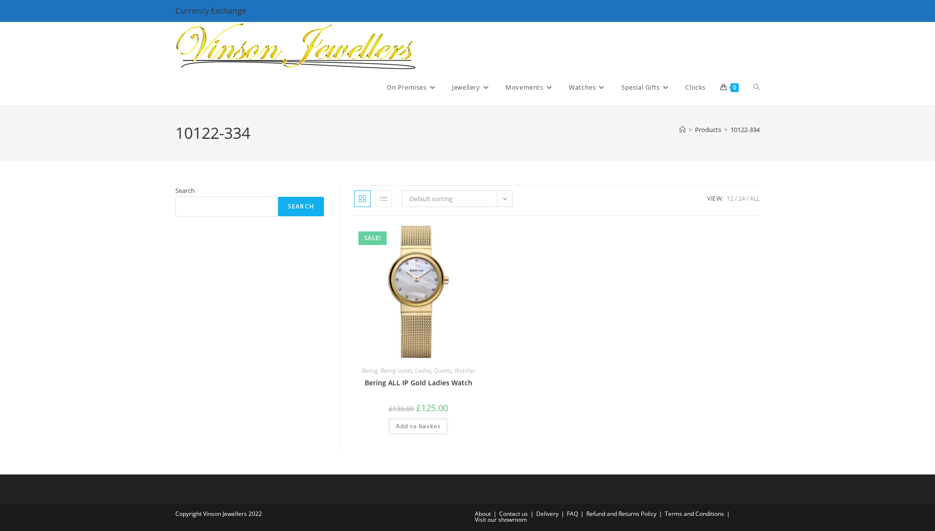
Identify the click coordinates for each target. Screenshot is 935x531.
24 (741, 198)
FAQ (572, 514)
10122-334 (745, 129)
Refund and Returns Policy (621, 514)
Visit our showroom (501, 519)
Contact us (513, 514)
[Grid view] (362, 198)
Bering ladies (396, 370)
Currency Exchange (210, 10)
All (755, 198)
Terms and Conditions (694, 514)
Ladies (423, 370)
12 (730, 198)
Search (185, 190)
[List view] (383, 198)
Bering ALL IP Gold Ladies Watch (418, 382)
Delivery (547, 514)
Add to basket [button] (418, 426)
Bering (369, 370)
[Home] (682, 129)
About (483, 514)
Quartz (442, 370)
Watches (464, 370)
